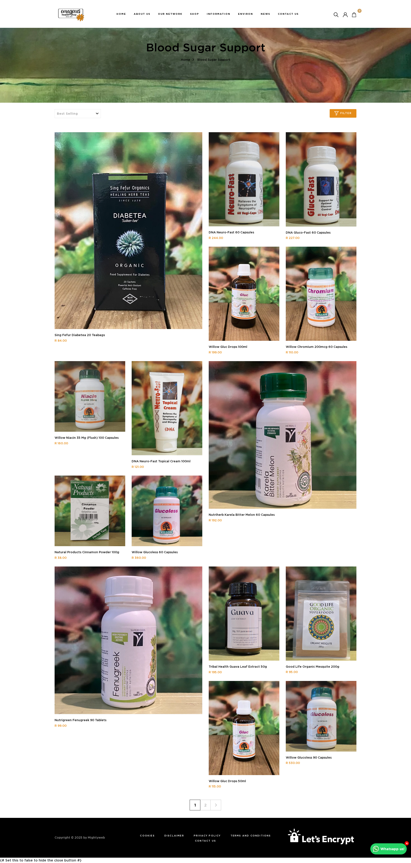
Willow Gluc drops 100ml (228, 346)
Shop (194, 14)
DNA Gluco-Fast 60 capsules (308, 232)
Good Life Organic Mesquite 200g (312, 666)
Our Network (170, 14)
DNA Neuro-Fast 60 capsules (231, 232)
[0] (354, 14)
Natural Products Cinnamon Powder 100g (87, 552)
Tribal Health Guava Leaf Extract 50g (238, 666)
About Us (142, 14)
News (265, 14)
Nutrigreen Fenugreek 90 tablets (80, 720)
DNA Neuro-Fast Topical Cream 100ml (161, 461)
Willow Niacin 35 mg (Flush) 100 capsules (87, 437)
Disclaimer (174, 835)
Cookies (147, 835)
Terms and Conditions (251, 835)
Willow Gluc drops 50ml (227, 781)
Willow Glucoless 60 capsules (155, 552)
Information (218, 14)
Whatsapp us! (392, 849)
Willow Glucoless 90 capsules (309, 757)
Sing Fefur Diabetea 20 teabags (80, 335)
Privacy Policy (207, 835)
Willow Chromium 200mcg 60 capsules (316, 346)
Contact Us (288, 14)
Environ (245, 14)
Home (121, 14)
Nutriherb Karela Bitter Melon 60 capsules (242, 514)
